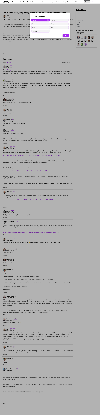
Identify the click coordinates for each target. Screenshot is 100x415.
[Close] (68, 16)
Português (34, 31)
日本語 (33, 27)
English (34, 20)
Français (53, 23)
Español (53, 20)
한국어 (52, 27)
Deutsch (34, 23)
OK (65, 35)
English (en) (76, 1)
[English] (6, 2)
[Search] (82, 1)
